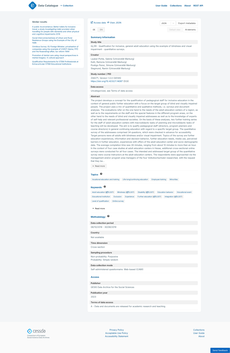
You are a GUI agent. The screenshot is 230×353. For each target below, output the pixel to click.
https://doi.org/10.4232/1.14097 (107, 81)
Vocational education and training (105, 179)
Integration (169, 197)
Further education (145, 197)
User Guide (161, 5)
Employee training (159, 179)
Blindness (121, 192)
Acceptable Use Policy (116, 333)
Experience (129, 197)
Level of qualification (100, 201)
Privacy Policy (117, 330)
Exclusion (118, 197)
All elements (190, 29)
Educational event (184, 192)
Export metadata (187, 23)
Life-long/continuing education (135, 179)
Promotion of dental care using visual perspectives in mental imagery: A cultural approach (55, 56)
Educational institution (101, 197)
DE (94, 29)
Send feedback (220, 350)
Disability (141, 192)
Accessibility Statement (116, 336)
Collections (176, 5)
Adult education (98, 192)
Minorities (174, 179)
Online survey (118, 201)
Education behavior (165, 192)
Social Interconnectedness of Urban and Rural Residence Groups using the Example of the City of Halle (54, 40)
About (187, 5)
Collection (68, 5)
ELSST (110, 192)
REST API (198, 5)
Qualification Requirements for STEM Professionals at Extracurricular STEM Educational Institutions (55, 62)
